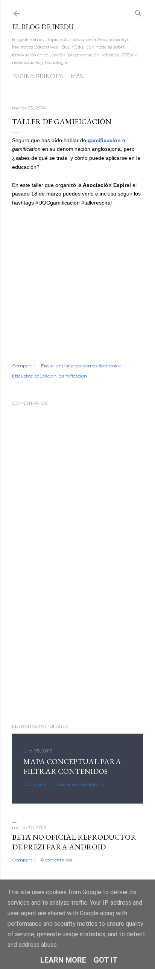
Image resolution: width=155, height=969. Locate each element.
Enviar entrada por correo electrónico (81, 365)
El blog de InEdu (43, 27)
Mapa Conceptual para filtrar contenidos (72, 766)
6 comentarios (56, 860)
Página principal (39, 76)
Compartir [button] (23, 365)
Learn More (63, 959)
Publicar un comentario (78, 784)
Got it (106, 959)
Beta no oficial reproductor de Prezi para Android (74, 842)
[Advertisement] (77, 652)
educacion (45, 376)
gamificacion (73, 376)
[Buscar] (138, 12)
